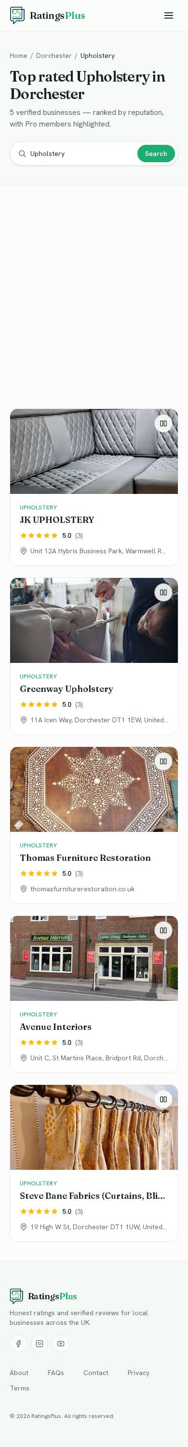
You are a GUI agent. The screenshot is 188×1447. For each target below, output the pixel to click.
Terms (19, 1388)
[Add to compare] (163, 423)
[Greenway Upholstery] (94, 656)
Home (18, 55)
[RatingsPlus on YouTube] (60, 1343)
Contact (95, 1372)
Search (156, 153)
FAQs (56, 1372)
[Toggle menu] (168, 15)
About (19, 1372)
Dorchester (54, 55)
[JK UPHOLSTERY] (94, 487)
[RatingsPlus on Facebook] (18, 1343)
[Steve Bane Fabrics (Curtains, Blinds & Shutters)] (94, 1163)
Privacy (138, 1372)
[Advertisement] (94, 299)
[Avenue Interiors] (94, 994)
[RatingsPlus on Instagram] (39, 1343)
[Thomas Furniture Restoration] (94, 825)
